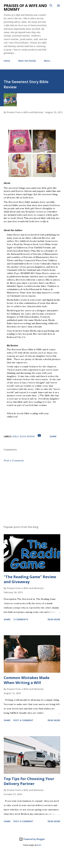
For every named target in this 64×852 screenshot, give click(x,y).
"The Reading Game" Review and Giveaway (30, 579)
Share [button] (53, 436)
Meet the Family (27, 60)
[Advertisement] (32, 493)
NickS (39, 845)
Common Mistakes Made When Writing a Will (26, 680)
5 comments (20, 619)
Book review (27, 436)
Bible (15, 436)
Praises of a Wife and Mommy (25, 7)
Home (7, 60)
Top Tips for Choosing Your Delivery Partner (29, 781)
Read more (54, 619)
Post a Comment (14, 460)
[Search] (51, 5)
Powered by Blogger (34, 839)
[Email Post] (39, 436)
